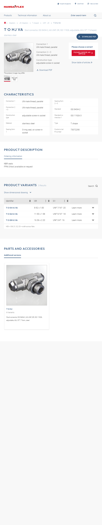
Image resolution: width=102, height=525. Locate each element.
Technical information (27, 15)
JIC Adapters (23, 23)
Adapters (12, 23)
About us (47, 15)
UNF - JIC (46, 23)
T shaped (35, 23)
